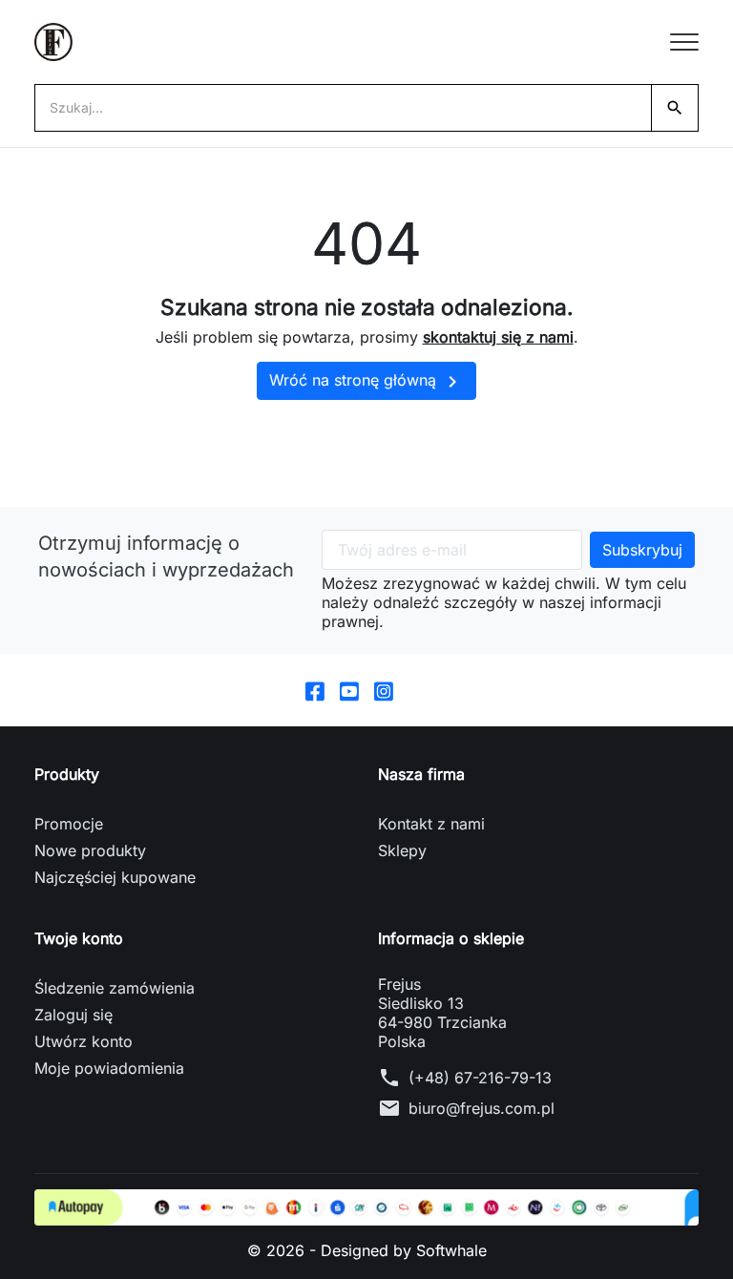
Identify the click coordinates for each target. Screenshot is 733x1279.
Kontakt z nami (431, 823)
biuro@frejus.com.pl (481, 1108)
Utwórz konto (83, 1041)
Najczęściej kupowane (115, 877)
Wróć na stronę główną (366, 381)
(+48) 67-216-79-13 (480, 1077)
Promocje (68, 823)
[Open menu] (684, 42)
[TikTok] (418, 690)
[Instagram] (383, 690)
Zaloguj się (73, 1014)
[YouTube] (349, 690)
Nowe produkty (90, 850)
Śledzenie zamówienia (114, 987)
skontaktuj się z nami (498, 336)
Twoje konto (78, 938)
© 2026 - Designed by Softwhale (367, 1250)
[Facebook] (315, 690)
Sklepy (402, 850)
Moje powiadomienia (109, 1068)
